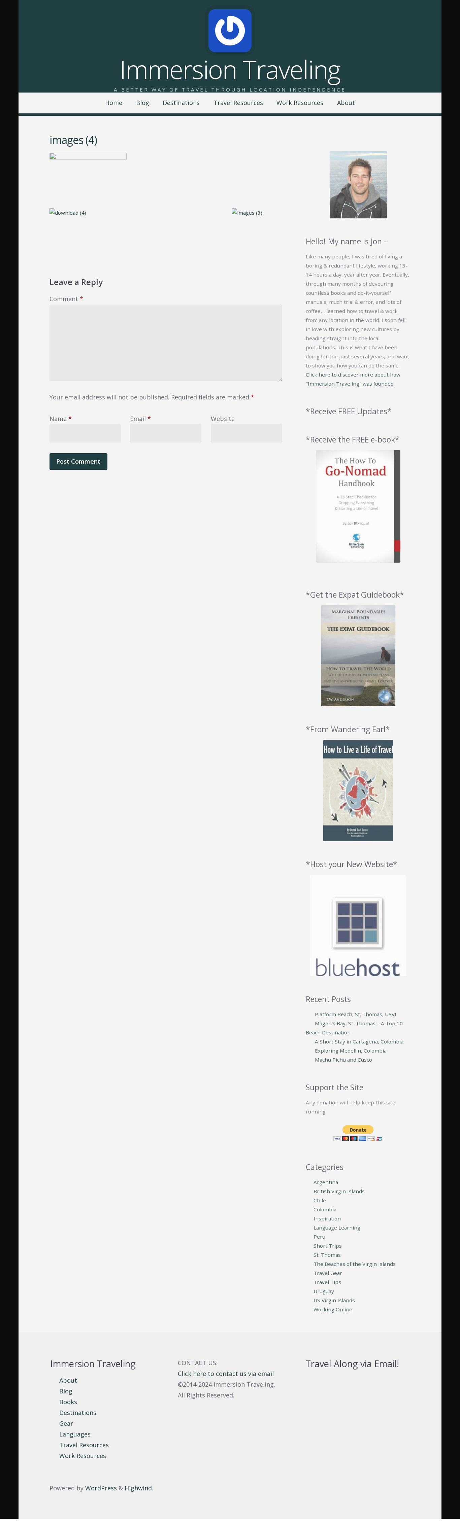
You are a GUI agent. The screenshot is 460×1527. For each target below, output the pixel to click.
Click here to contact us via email (226, 1374)
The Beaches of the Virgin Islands (355, 1263)
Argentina (326, 1182)
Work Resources (299, 103)
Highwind (138, 1488)
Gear (66, 1423)
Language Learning (337, 1227)
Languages (75, 1434)
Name (61, 419)
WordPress (101, 1488)
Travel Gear (328, 1273)
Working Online (333, 1309)
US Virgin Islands (334, 1300)
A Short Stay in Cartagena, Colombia (359, 1041)
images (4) (73, 140)
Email (140, 419)
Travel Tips (327, 1282)
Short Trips (328, 1245)
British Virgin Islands (339, 1191)
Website (223, 419)
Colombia (325, 1209)
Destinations (181, 103)
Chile (320, 1200)
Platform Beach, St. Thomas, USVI (355, 1014)
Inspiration (327, 1218)
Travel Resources (238, 103)
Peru (319, 1236)
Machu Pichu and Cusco (343, 1059)
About (346, 103)
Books (68, 1402)
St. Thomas (327, 1254)
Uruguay (324, 1291)
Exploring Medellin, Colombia (351, 1050)
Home (113, 103)
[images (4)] (166, 176)
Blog (142, 103)
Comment (66, 299)
